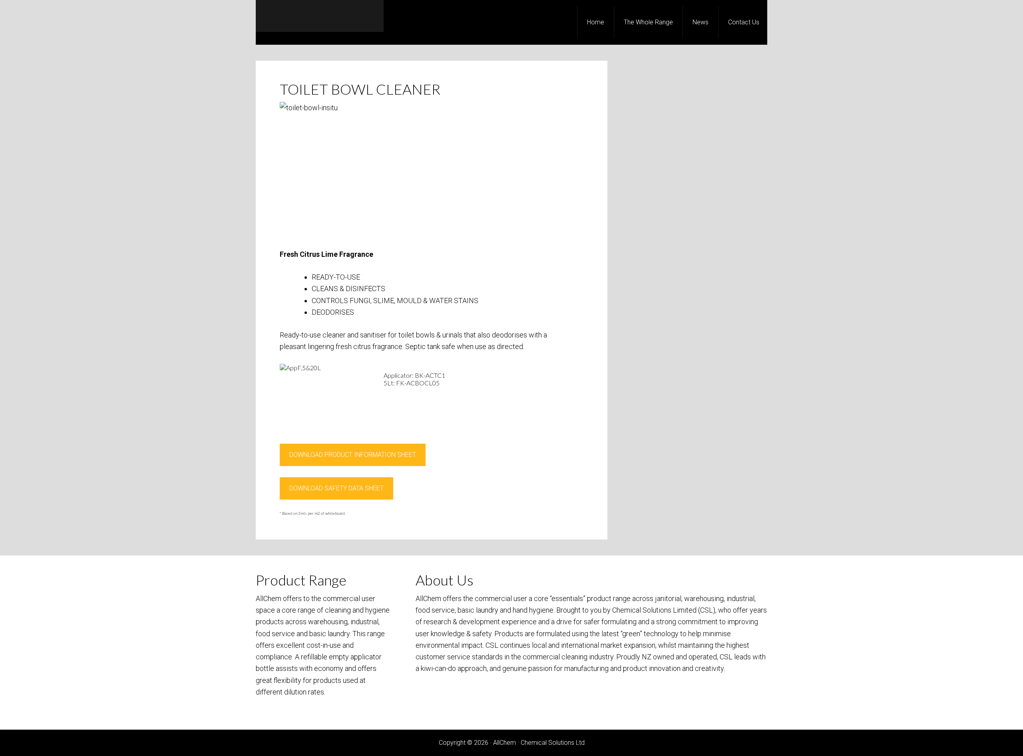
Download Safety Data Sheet (336, 488)
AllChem (320, 16)
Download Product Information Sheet (352, 454)
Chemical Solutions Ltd (553, 742)
